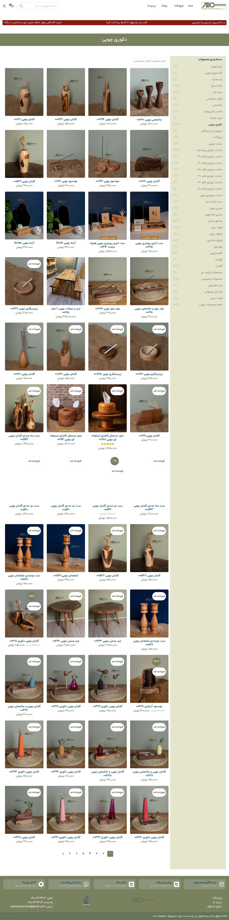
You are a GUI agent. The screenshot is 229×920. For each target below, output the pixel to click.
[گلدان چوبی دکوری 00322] (149, 810)
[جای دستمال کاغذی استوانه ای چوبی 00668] (107, 408)
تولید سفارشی (214, 99)
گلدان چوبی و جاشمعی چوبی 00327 (24, 708)
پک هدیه (217, 79)
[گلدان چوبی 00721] (24, 92)
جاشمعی (217, 105)
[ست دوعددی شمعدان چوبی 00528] (24, 548)
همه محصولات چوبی (210, 304)
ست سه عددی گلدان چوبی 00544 (24, 437)
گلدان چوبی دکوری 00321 (65, 837)
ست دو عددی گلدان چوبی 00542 (108, 507)
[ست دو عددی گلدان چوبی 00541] (66, 478)
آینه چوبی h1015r (24, 243)
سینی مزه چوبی (213, 214)
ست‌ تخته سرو (214, 202)
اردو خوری (216, 66)
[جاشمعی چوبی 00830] (149, 92)
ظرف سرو (217, 227)
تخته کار (217, 92)
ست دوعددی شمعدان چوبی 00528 (24, 577)
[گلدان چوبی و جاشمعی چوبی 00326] (149, 744)
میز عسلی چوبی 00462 (66, 641)
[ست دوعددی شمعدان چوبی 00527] (149, 614)
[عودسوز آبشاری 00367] (149, 679)
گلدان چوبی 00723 (66, 119)
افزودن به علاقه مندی (136, 74)
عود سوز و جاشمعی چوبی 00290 (149, 310)
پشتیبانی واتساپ (71, 882)
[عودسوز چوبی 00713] (107, 154)
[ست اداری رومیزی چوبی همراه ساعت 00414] (107, 215)
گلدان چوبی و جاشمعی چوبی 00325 (107, 773)
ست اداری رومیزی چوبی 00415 (149, 245)
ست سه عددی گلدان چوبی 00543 (149, 507)
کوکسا (218, 260)
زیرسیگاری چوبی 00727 (24, 309)
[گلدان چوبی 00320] (24, 810)
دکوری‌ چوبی (215, 124)
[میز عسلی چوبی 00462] (66, 614)
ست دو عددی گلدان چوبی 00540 (24, 507)
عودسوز (218, 247)
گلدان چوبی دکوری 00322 (149, 837)
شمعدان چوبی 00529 (66, 575)
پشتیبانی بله (164, 882)
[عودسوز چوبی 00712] (66, 154)
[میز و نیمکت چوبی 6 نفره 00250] (66, 281)
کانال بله (121, 882)
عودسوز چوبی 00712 (65, 181)
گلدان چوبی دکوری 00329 (107, 706)
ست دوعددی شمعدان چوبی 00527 (149, 643)
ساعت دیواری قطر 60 (210, 176)
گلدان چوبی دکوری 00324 (66, 772)
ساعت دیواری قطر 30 (210, 156)
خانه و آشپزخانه (213, 112)
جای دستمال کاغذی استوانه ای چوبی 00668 (108, 437)
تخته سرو (216, 86)
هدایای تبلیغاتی (213, 292)
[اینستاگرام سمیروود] (221, 884)
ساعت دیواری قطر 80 (210, 189)
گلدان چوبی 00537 (108, 575)
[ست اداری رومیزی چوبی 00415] (149, 215)
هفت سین (216, 298)
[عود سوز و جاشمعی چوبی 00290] (149, 281)
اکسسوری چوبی (213, 73)
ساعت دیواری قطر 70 (210, 182)
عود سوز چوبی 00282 (107, 309)
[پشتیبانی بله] (176, 884)
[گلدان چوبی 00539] (24, 154)
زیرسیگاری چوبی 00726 (149, 374)
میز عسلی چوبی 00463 (107, 641)
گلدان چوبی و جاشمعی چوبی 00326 (149, 773)
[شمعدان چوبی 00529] (66, 548)
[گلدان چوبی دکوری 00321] (66, 810)
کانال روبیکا (29, 882)
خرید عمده (216, 118)
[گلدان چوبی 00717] (149, 154)
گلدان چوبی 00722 (65, 374)
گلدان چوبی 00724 (107, 119)
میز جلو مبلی (215, 285)
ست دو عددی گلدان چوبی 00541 (66, 507)
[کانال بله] (131, 884)
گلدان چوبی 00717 (149, 181)
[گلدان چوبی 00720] (24, 347)
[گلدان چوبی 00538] (149, 548)
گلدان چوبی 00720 (24, 374)
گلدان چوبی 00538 (149, 575)
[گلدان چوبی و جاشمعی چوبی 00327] (24, 679)
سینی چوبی (215, 208)
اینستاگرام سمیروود (204, 882)
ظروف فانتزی (214, 240)
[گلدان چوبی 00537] (107, 548)
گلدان (219, 266)
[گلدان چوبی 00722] (66, 347)
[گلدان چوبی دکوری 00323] (24, 744)
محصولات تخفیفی (212, 279)
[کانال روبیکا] (41, 884)
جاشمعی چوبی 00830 (149, 120)
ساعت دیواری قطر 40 (210, 163)
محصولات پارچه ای (211, 272)
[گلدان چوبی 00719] (149, 408)
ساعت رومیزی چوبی (211, 195)
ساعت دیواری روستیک (209, 150)
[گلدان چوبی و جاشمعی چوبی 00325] (107, 744)
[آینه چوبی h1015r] (24, 215)
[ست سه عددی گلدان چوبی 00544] (24, 408)
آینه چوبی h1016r (66, 243)
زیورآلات (217, 137)
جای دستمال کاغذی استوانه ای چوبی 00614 (66, 437)
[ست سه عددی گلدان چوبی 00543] (149, 478)
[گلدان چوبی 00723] (66, 92)
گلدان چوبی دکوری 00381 (24, 641)
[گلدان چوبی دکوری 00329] (107, 679)
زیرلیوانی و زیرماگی (211, 131)
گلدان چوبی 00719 (149, 436)
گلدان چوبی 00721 (24, 119)
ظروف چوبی (215, 234)
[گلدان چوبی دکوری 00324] (66, 744)
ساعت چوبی (215, 144)
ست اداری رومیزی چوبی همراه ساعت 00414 (107, 245)
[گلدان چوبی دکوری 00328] (66, 679)
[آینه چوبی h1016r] (66, 215)
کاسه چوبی (216, 253)
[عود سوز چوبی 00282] (107, 281)
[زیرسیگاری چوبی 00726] (149, 347)
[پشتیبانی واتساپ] (86, 884)
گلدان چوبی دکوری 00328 (66, 706)
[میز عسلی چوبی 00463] (107, 614)
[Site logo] (213, 5)
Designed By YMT (12, 916)
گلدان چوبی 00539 (24, 181)
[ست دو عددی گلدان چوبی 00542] (107, 478)
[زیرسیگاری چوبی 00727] (24, 281)
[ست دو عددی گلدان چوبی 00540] (24, 478)
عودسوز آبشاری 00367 (149, 706)
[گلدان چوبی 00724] (107, 92)
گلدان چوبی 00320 (24, 837)
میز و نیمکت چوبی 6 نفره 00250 (65, 310)
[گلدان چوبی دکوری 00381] (24, 614)
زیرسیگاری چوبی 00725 (107, 374)
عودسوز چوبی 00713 (107, 181)
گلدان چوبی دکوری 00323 (24, 772)
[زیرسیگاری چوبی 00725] (107, 347)
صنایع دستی (215, 221)
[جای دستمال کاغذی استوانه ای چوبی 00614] (66, 408)
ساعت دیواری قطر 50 (210, 169)
